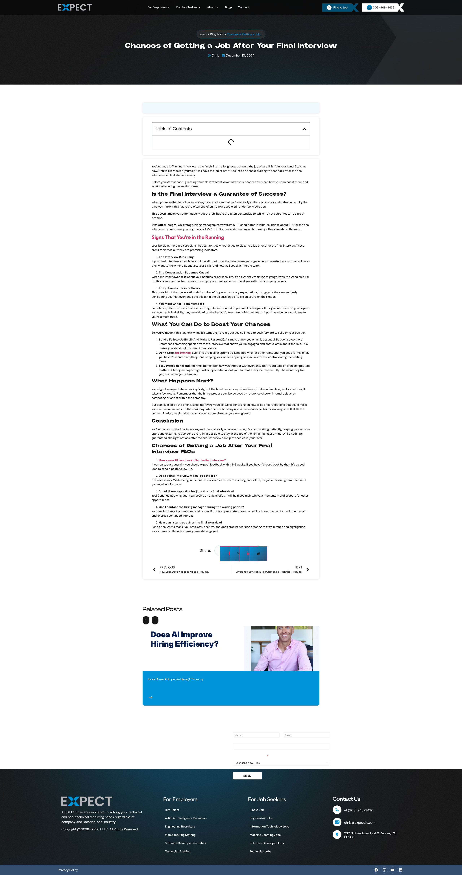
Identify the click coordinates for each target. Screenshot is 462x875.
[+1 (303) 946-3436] (337, 809)
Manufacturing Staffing (180, 835)
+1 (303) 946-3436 (358, 810)
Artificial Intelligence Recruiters (186, 818)
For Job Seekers (187, 7)
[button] (304, 129)
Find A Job (257, 810)
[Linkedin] (400, 870)
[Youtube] (392, 870)
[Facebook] (376, 870)
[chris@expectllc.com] (337, 822)
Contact (243, 7)
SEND (247, 776)
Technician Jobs (260, 851)
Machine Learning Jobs (265, 835)
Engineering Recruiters (180, 826)
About (211, 7)
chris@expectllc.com (360, 822)
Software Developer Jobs (267, 843)
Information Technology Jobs (269, 826)
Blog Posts (217, 34)
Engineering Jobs (261, 818)
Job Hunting (183, 352)
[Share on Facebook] (229, 553)
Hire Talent (172, 810)
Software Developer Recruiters (185, 843)
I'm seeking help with (251, 756)
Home (203, 34)
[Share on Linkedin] (248, 553)
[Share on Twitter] (239, 553)
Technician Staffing (177, 851)
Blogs (228, 7)
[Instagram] (384, 870)
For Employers (157, 7)
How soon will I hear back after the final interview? (192, 460)
